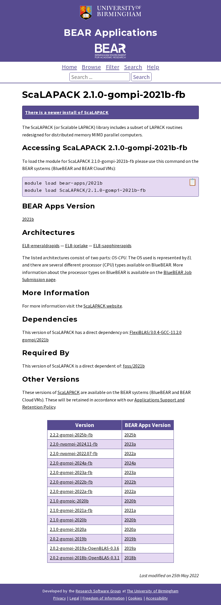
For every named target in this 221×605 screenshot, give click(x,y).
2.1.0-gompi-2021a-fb (71, 510)
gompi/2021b (35, 340)
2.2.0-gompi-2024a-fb (71, 463)
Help (153, 67)
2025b (130, 435)
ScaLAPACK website (102, 306)
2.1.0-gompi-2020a (68, 529)
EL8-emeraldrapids (41, 245)
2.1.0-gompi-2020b (68, 520)
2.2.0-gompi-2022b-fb (71, 482)
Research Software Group (98, 591)
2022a (130, 453)
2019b (130, 539)
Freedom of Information (104, 598)
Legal (74, 598)
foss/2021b (134, 366)
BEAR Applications (110, 33)
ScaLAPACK (69, 392)
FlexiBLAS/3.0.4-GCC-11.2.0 (155, 332)
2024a (130, 463)
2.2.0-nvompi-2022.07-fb (74, 453)
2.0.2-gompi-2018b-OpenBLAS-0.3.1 (84, 557)
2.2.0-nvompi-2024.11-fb (74, 444)
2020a (130, 529)
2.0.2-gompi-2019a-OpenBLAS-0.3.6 (84, 548)
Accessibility (157, 598)
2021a (130, 510)
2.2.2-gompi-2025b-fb (71, 435)
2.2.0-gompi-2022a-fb (71, 491)
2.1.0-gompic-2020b (69, 501)
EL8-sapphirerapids (112, 245)
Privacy (59, 598)
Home (69, 67)
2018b (130, 557)
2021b (28, 219)
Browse (91, 67)
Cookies (135, 598)
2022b (130, 482)
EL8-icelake (76, 245)
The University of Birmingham (152, 591)
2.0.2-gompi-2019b (68, 539)
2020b (130, 501)
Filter (112, 67)
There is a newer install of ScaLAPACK (66, 112)
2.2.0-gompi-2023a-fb (71, 472)
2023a (130, 444)
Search (133, 67)
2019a (130, 548)
